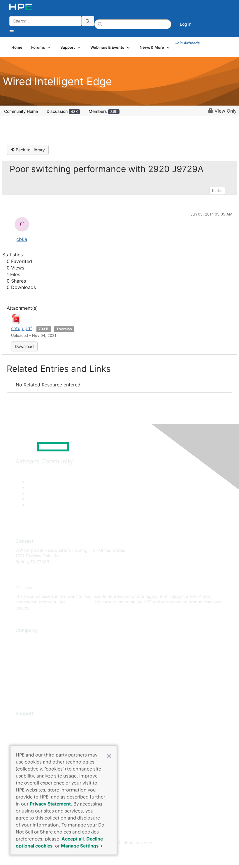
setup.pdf (21, 328)
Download (24, 346)
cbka (21, 239)
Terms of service (31, 682)
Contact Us (26, 656)
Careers (22, 647)
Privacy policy (28, 673)
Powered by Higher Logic (119, 854)
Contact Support (31, 731)
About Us (24, 639)
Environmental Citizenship (39, 665)
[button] (109, 755)
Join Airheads (187, 43)
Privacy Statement (50, 804)
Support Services (31, 722)
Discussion (62, 111)
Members (103, 111)
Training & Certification (37, 739)
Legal (20, 690)
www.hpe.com (80, 601)
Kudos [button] (217, 190)
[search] (87, 21)
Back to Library (30, 149)
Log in (185, 24)
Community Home (21, 111)
